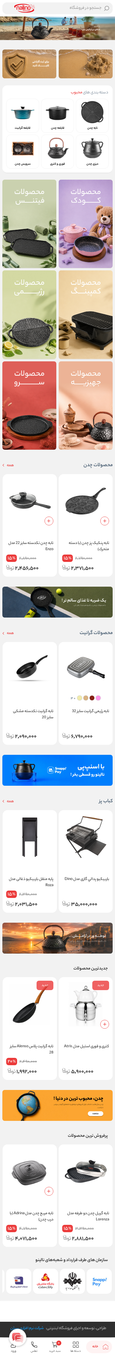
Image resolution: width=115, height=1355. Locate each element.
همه (10, 465)
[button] (31, 33)
